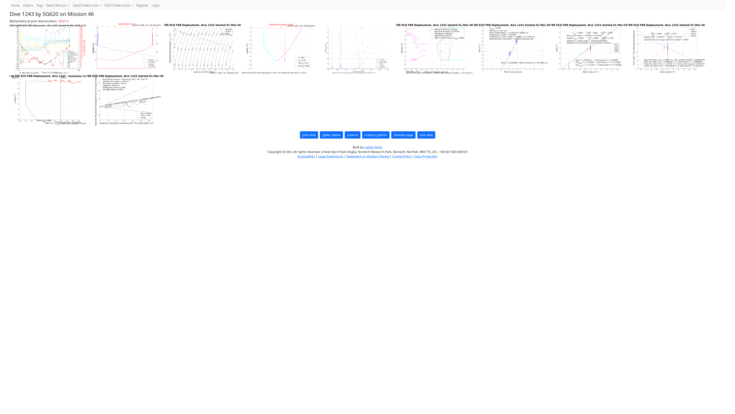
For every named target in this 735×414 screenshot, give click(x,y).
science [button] (352, 135)
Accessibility (306, 156)
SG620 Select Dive (86, 5)
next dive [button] (426, 135)
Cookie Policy (402, 156)
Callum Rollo (373, 147)
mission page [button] (403, 135)
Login (156, 5)
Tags (39, 5)
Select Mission (57, 5)
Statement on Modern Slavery (368, 156)
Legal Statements (331, 156)
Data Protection (426, 156)
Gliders (28, 5)
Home (15, 5)
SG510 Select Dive (118, 5)
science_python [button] (376, 135)
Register (142, 5)
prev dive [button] (309, 135)
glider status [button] (331, 135)
